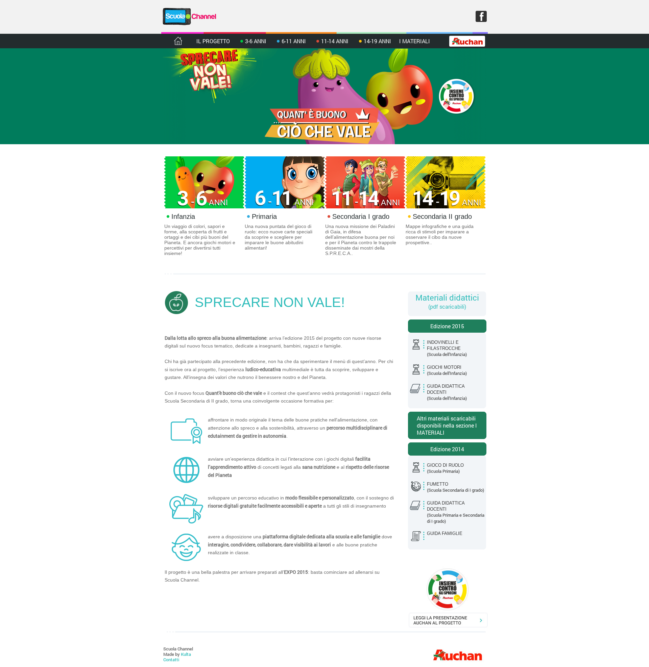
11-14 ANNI (334, 41)
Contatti (171, 660)
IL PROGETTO (213, 41)
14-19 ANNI (377, 41)
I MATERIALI (414, 41)
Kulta (186, 654)
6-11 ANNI (294, 41)
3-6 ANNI (255, 41)
